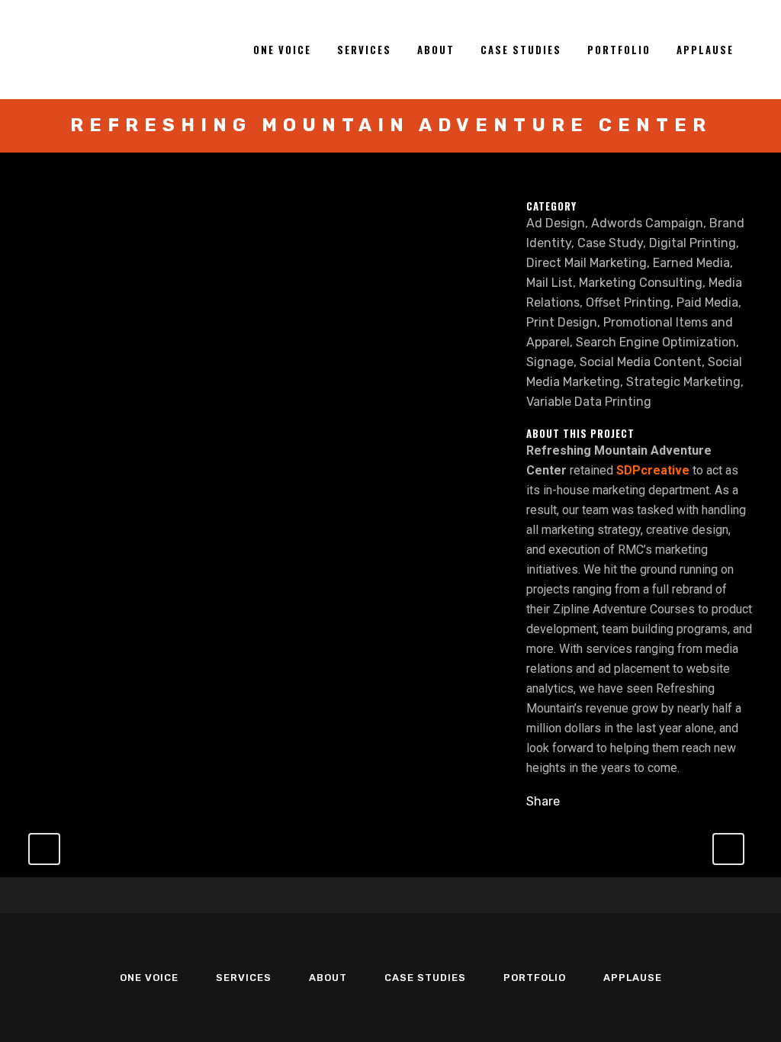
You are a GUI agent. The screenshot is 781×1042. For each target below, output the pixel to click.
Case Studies (425, 977)
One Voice (149, 977)
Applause (632, 977)
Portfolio (534, 977)
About (328, 977)
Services (244, 977)
